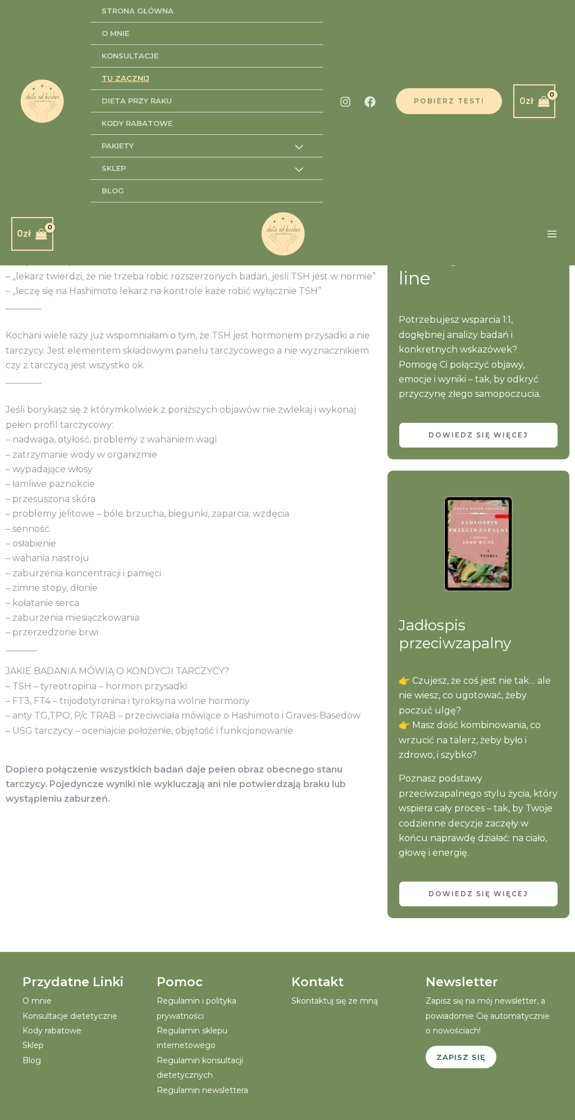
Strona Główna (138, 10)
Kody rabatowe (137, 123)
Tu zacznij (125, 78)
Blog (113, 190)
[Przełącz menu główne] (552, 234)
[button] (449, 101)
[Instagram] (345, 101)
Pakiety (118, 145)
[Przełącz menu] (296, 148)
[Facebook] (370, 101)
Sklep (114, 168)
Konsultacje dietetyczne (69, 1016)
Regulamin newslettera (202, 1090)
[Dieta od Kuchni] (42, 101)
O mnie (115, 33)
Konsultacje (130, 55)
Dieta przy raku (137, 100)
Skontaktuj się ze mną (334, 1001)
